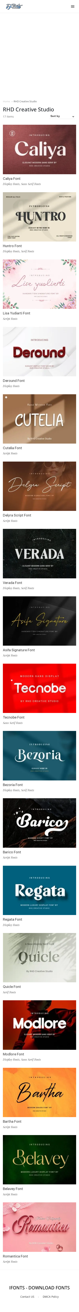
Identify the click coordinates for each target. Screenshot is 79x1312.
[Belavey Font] (39, 1159)
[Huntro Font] (39, 217)
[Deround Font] (39, 351)
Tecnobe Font (14, 717)
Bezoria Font (13, 785)
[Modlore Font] (39, 1025)
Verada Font (12, 583)
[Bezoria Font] (39, 755)
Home (6, 101)
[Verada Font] (39, 553)
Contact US (27, 1296)
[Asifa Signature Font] (39, 621)
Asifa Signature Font (19, 650)
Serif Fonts (27, 251)
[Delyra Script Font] (39, 486)
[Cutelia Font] (39, 419)
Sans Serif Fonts (31, 184)
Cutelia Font (12, 448)
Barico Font (12, 852)
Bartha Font (12, 1121)
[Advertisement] (39, 56)
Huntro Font (12, 246)
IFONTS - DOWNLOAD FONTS (39, 1288)
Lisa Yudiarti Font (16, 313)
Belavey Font (13, 1189)
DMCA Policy (51, 1296)
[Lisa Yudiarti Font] (39, 284)
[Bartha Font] (39, 1092)
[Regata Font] (39, 890)
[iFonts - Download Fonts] (16, 6)
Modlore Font (13, 1054)
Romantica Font (15, 1256)
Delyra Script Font (17, 515)
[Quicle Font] (39, 957)
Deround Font (14, 381)
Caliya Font (12, 179)
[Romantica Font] (39, 1227)
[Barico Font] (39, 823)
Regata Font (12, 919)
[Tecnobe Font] (39, 688)
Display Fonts (11, 184)
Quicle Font (12, 987)
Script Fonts (10, 319)
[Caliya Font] (39, 149)
